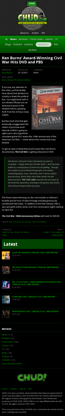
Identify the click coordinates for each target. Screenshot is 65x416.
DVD (10, 222)
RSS (43, 33)
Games (49, 39)
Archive (35, 33)
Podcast (17, 44)
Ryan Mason (7, 72)
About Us (24, 33)
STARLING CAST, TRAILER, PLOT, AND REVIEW (33, 296)
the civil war (26, 222)
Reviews (23, 39)
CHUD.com (32, 378)
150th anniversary (39, 222)
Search (23, 389)
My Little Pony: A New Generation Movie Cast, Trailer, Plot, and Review (37, 283)
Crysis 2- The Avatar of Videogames (53, 233)
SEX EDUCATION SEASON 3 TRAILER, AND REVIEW (35, 267)
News (13, 39)
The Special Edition (22, 80)
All (6, 39)
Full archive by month (12, 363)
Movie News (7, 80)
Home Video (36, 39)
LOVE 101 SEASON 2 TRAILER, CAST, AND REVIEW (35, 252)
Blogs (8, 44)
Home (4, 389)
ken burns (17, 222)
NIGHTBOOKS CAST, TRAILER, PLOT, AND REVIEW (35, 311)
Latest (10, 244)
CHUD (32, 3)
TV (56, 39)
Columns (28, 44)
